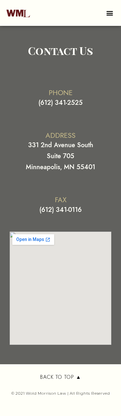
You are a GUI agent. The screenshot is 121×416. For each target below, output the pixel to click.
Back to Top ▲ (60, 377)
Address (60, 135)
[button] (109, 13)
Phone (61, 92)
